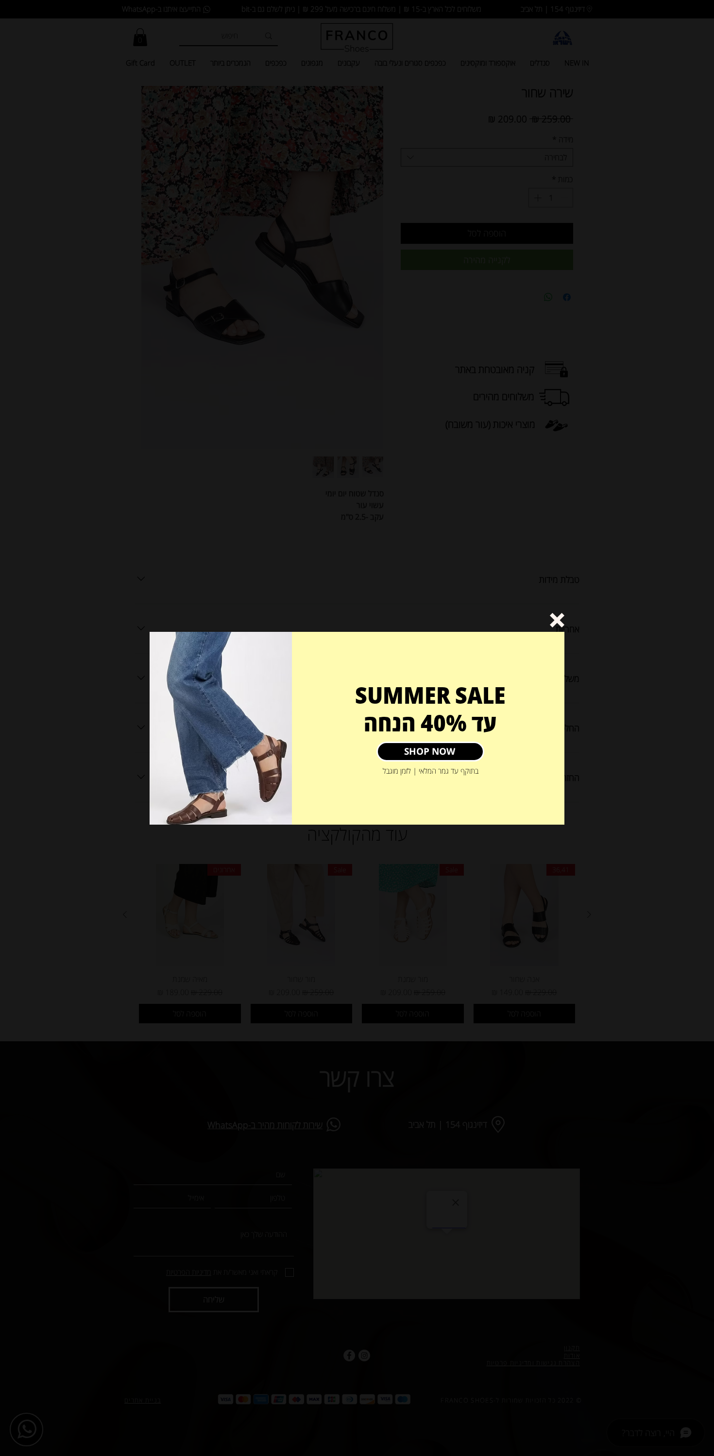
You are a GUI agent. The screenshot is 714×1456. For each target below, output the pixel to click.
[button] (557, 620)
